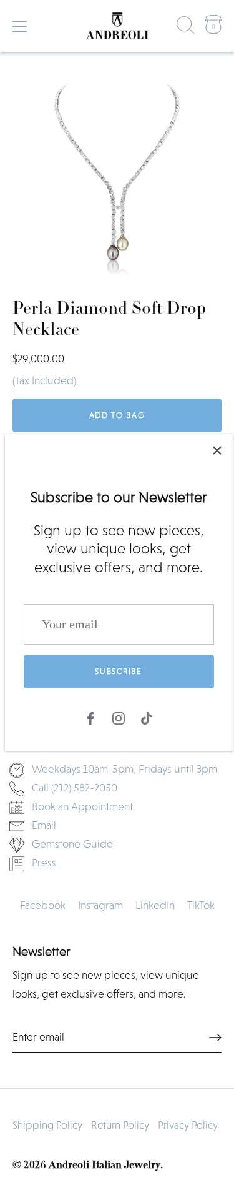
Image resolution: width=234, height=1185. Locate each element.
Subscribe (118, 671)
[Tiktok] (146, 716)
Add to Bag (117, 415)
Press (44, 862)
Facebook (43, 905)
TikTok (201, 905)
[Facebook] (90, 716)
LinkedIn (155, 905)
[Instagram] (118, 716)
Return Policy (120, 1125)
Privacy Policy (188, 1125)
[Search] (186, 28)
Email (44, 825)
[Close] (217, 450)
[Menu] (20, 26)
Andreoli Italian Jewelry (104, 1165)
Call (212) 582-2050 (74, 787)
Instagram (100, 905)
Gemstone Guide (72, 844)
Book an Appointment (82, 806)
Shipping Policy (47, 1125)
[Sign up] (215, 1037)
